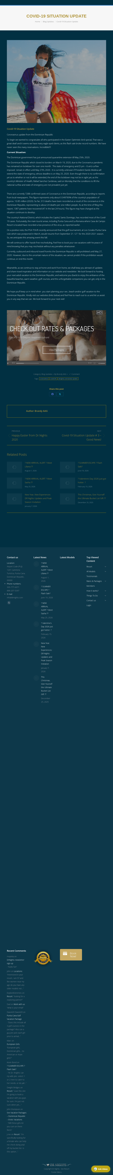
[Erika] (65, 705)
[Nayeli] (65, 737)
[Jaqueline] (65, 907)
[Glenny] (65, 833)
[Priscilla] (65, 588)
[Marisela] (65, 929)
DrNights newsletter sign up (15, 962)
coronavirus (44, 378)
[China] (65, 620)
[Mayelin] (65, 854)
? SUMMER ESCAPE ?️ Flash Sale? (90, 464)
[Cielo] (65, 790)
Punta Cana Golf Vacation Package (14, 1017)
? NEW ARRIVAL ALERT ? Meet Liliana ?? (38, 464)
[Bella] (65, 758)
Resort (10, 996)
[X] (60, 394)
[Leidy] (65, 641)
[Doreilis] (65, 812)
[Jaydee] (65, 865)
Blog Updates (46, 374)
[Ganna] (65, 748)
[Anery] (65, 695)
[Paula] (65, 897)
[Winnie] (65, 663)
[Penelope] (65, 578)
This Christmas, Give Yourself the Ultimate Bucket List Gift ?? (92, 496)
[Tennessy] (65, 567)
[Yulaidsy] (65, 609)
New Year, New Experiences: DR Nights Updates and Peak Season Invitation (38, 498)
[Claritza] (65, 716)
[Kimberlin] (65, 684)
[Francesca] (65, 769)
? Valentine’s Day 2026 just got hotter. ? (92, 480)
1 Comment (75, 374)
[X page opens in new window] (9, 602)
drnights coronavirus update (68, 378)
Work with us (19, 1004)
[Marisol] (65, 875)
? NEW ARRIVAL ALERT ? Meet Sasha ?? (38, 480)
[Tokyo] (65, 673)
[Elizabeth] (65, 918)
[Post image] (14, 467)
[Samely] (65, 726)
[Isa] (65, 843)
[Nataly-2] (65, 822)
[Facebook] (52, 394)
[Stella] (65, 780)
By (60, 374)
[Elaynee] (65, 599)
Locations (18, 971)
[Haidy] (65, 939)
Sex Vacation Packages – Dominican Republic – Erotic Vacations (16, 1116)
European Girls (13, 1044)
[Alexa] (65, 801)
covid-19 (53, 378)
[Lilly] (65, 652)
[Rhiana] (65, 631)
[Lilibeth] (65, 886)
